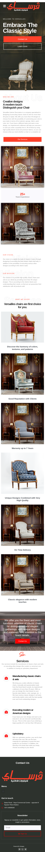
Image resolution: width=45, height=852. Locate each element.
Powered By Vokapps (18, 846)
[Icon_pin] (25, 849)
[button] (5, 6)
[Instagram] (19, 849)
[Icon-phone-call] (22, 849)
